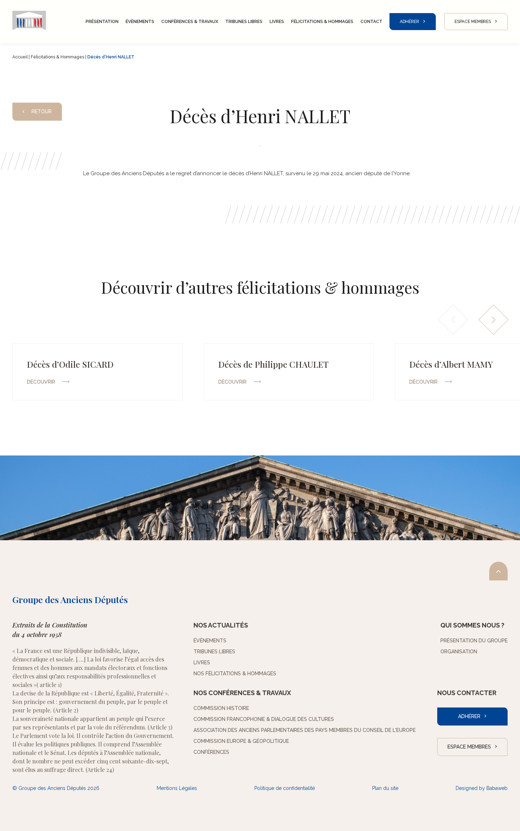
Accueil (20, 57)
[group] (97, 371)
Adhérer (409, 21)
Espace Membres (473, 21)
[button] (494, 320)
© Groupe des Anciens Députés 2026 (55, 788)
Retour (41, 111)
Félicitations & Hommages (57, 57)
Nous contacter (466, 693)
